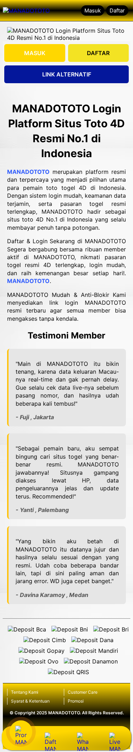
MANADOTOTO (28, 171)
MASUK (34, 53)
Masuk (92, 10)
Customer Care (83, 692)
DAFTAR (98, 53)
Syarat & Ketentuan (30, 701)
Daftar (117, 10)
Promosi (76, 701)
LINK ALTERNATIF (66, 74)
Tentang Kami (24, 692)
